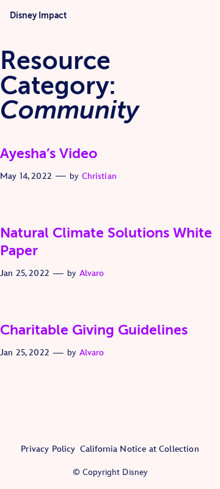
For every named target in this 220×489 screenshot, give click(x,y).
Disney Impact (38, 15)
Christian (99, 176)
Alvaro (92, 273)
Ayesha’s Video (48, 153)
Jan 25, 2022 (25, 273)
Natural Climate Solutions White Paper (106, 241)
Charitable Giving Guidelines (94, 330)
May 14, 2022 (26, 176)
